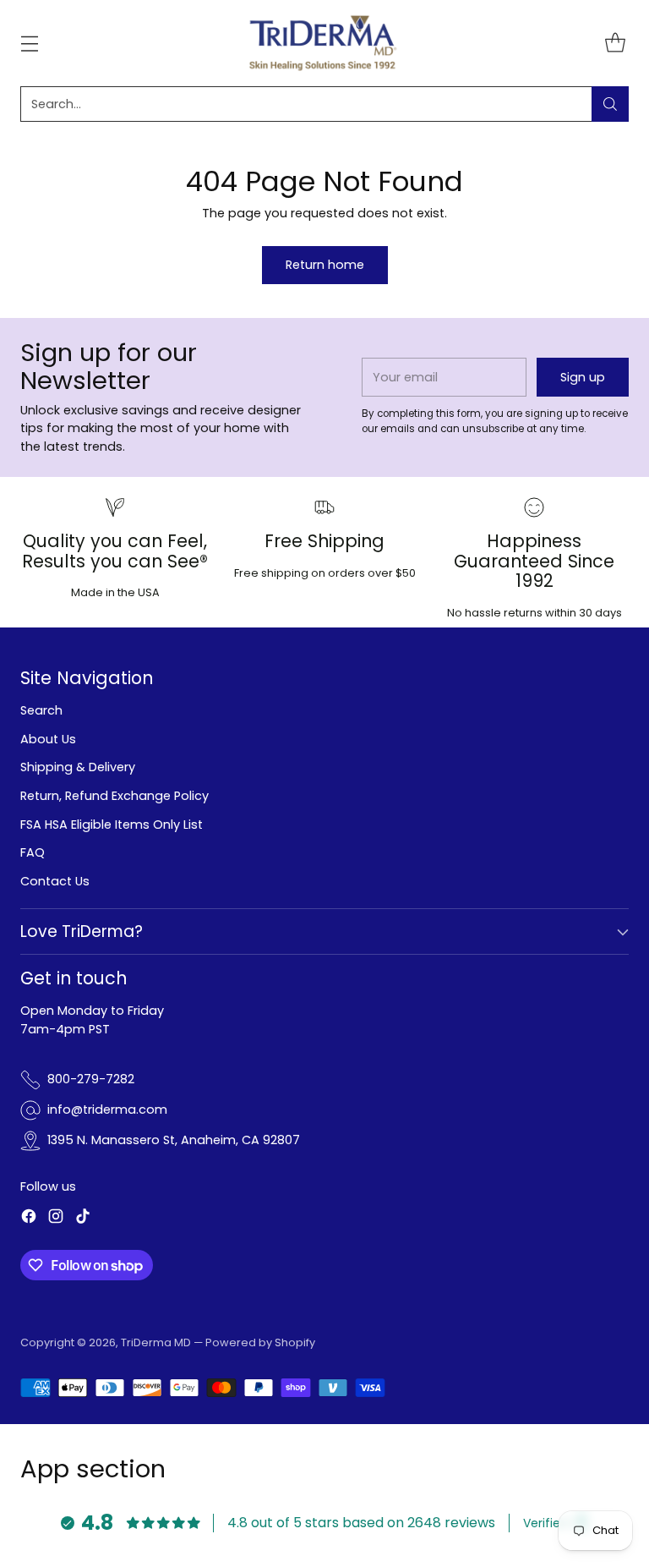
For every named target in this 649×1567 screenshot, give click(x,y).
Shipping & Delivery (77, 767)
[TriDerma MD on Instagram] (56, 1219)
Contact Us (55, 881)
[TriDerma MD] (324, 43)
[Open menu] (29, 42)
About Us (48, 739)
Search (41, 710)
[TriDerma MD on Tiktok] (83, 1219)
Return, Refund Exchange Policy (114, 795)
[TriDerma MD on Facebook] (29, 1219)
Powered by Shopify (260, 1342)
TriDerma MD (157, 1342)
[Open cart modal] (614, 42)
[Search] (610, 104)
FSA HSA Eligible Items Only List (111, 824)
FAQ (32, 852)
